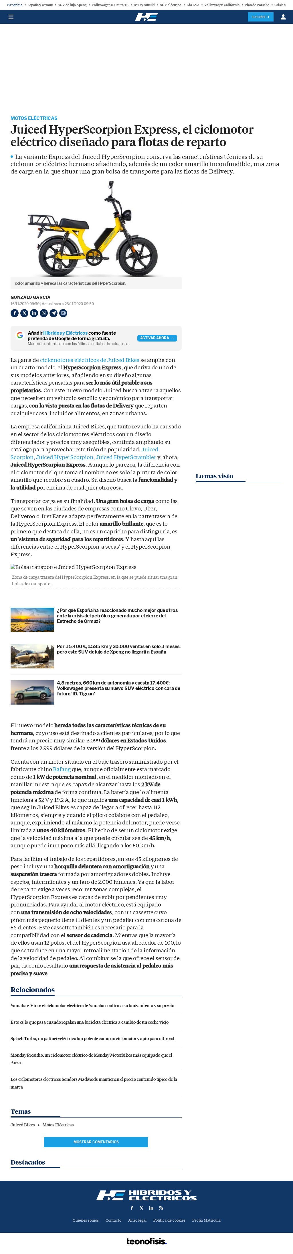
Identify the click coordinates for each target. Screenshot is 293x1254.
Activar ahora (154, 338)
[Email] (63, 313)
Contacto (113, 1220)
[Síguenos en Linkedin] (151, 1208)
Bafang (61, 769)
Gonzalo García (31, 297)
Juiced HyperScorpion (64, 457)
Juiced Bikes (23, 1125)
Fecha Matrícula (206, 1220)
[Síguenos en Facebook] (132, 1208)
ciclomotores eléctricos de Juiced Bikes (89, 360)
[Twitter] (24, 313)
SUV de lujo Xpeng (72, 5)
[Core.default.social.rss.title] (161, 1208)
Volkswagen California (221, 5)
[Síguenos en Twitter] (141, 1208)
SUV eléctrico (170, 5)
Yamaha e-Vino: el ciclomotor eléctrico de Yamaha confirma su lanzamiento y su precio (92, 1005)
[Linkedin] (34, 313)
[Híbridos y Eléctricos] (146, 1195)
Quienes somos (86, 1220)
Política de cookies (169, 1220)
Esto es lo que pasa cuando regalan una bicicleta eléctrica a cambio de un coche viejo (90, 1022)
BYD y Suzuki (144, 5)
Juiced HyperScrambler (126, 457)
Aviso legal (137, 1220)
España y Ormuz (40, 5)
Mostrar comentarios (96, 1142)
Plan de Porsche (257, 5)
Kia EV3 (193, 5)
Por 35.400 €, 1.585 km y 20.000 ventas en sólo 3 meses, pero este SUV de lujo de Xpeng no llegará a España (119, 649)
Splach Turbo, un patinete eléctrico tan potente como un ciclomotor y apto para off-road (92, 1038)
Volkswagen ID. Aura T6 (110, 5)
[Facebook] (15, 313)
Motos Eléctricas (34, 118)
